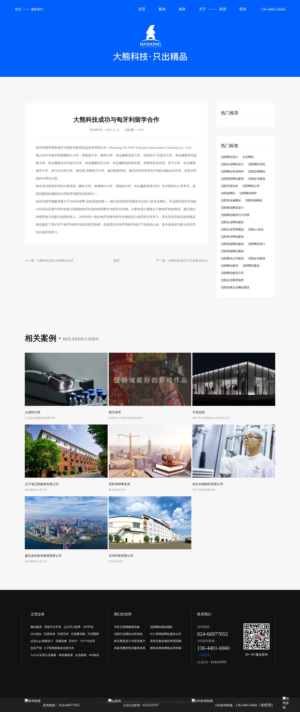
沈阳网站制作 (248, 193)
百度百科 (63, 634)
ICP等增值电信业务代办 (59, 648)
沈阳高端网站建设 (232, 243)
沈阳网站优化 (256, 164)
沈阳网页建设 (251, 265)
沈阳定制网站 (256, 171)
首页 (18, 9)
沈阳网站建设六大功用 (235, 214)
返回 (116, 260)
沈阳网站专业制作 (232, 171)
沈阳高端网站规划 (232, 251)
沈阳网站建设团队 (161, 627)
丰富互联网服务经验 (127, 627)
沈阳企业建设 (256, 258)
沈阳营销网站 (253, 200)
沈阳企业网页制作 (232, 280)
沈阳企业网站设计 (232, 164)
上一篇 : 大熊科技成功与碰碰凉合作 (49, 260)
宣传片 (73, 641)
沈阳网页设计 (256, 243)
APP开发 (88, 627)
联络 (242, 9)
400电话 (94, 655)
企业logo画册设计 (42, 641)
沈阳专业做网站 (231, 200)
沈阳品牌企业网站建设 (235, 287)
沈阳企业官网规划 (232, 229)
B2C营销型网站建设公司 (165, 634)
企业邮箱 (81, 655)
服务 (182, 9)
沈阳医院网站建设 (232, 178)
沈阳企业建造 (256, 178)
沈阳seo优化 (256, 229)
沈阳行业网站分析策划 (128, 634)
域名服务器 (66, 655)
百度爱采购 (78, 634)
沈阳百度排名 (229, 185)
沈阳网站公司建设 (232, 258)
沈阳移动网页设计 (232, 207)
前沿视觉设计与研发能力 (129, 641)
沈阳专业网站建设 (232, 236)
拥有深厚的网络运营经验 (165, 648)
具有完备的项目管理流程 (165, 641)
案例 (162, 9)
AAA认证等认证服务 (43, 655)
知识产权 (36, 648)
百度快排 (49, 634)
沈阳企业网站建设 (232, 222)
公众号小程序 (72, 627)
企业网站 (248, 156)
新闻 (222, 9)
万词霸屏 (93, 634)
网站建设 (36, 627)
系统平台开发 (52, 627)
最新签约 (37, 9)
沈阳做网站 (228, 193)
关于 (202, 9)
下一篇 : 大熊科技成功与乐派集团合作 (182, 260)
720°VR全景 (87, 641)
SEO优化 (36, 634)
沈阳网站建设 (229, 265)
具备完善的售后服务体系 (129, 648)
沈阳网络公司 (251, 185)
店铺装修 (61, 641)
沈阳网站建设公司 (232, 272)
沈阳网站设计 (229, 156)
